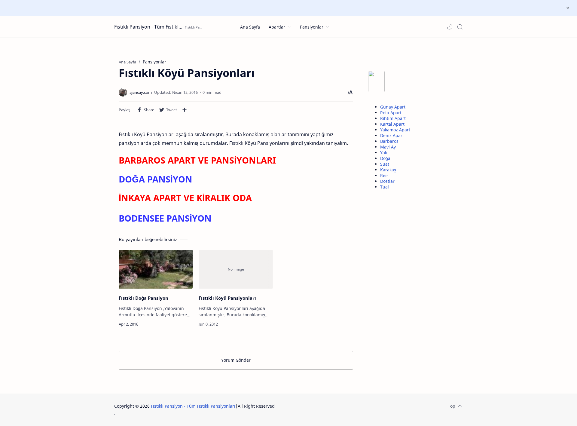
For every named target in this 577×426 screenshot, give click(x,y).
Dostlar (387, 181)
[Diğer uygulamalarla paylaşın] (184, 109)
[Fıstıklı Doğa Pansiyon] (156, 269)
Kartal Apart (392, 124)
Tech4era (314, 406)
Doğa (385, 158)
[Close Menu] (567, 8)
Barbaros (389, 141)
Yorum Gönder (236, 360)
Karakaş (388, 170)
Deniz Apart (392, 135)
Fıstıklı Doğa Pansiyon (143, 298)
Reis (384, 175)
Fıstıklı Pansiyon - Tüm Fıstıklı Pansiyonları (148, 26)
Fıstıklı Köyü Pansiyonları (227, 298)
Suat (384, 164)
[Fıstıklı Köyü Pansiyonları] (236, 269)
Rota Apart (390, 112)
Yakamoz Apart (395, 130)
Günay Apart (392, 107)
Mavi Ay (388, 147)
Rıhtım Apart (393, 118)
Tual (384, 187)
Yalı (383, 152)
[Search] (459, 26)
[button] (449, 26)
